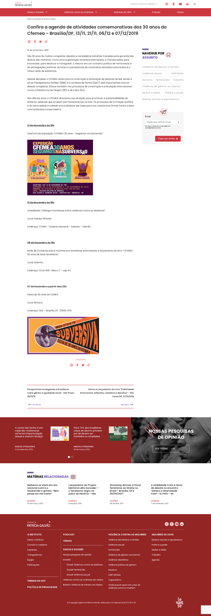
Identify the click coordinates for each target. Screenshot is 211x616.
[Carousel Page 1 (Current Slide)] (69, 457)
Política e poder (174, 93)
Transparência (34, 554)
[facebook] (174, 4)
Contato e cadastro (37, 544)
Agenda (155, 559)
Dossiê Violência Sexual (78, 574)
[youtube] (180, 4)
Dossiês (67, 559)
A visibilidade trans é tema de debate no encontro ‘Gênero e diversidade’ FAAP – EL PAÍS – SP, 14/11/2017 (166, 489)
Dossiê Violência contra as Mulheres (85, 564)
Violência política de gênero (122, 564)
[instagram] (167, 4)
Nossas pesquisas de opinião (77, 554)
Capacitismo (114, 579)
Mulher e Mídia (151, 93)
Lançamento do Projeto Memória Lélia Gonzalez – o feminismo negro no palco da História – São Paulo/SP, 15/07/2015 (83, 489)
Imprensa (32, 549)
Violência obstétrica (118, 559)
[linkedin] (187, 4)
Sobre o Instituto (35, 539)
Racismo (147, 80)
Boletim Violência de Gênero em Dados (82, 584)
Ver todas (161, 448)
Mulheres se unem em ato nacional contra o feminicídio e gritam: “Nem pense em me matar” (43, 489)
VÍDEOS (67, 540)
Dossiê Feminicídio (76, 569)
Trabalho (178, 80)
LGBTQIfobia (114, 574)
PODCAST (68, 534)
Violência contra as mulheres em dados (83, 579)
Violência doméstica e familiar (160, 67)
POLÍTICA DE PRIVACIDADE (42, 587)
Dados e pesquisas (25, 446)
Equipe (30, 559)
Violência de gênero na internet (161, 86)
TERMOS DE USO (36, 580)
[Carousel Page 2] (72, 457)
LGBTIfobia (177, 73)
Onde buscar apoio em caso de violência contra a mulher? (124, 586)
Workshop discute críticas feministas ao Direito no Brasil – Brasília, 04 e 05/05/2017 (125, 489)
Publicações (33, 564)
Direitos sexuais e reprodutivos (160, 99)
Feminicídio (163, 80)
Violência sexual (152, 73)
